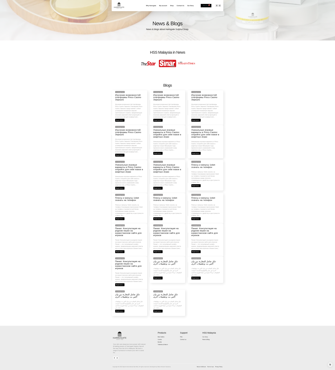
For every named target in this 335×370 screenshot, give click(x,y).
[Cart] (330, 364)
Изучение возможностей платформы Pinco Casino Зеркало (128, 97)
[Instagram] (219, 5)
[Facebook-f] (217, 5)
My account (163, 5)
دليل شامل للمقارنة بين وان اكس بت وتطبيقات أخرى (165, 262)
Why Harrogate (151, 5)
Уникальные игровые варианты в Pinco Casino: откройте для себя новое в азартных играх (167, 133)
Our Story (190, 5)
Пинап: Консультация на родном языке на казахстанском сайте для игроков (128, 231)
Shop (172, 5)
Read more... (120, 120)
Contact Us (180, 5)
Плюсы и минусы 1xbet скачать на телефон (203, 166)
